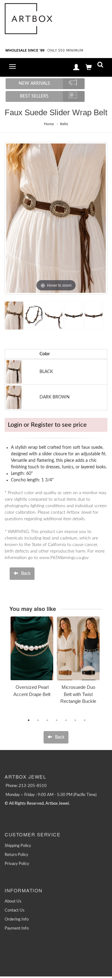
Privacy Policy (17, 864)
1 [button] (29, 720)
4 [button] (57, 720)
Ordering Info (17, 919)
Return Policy (16, 855)
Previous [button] (5, 667)
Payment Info (17, 928)
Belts (64, 124)
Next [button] (107, 667)
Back (25, 573)
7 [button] (85, 720)
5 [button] (66, 720)
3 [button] (47, 720)
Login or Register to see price (47, 425)
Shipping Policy (18, 846)
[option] (32, 659)
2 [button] (38, 720)
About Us (13, 901)
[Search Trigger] (100, 66)
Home (49, 124)
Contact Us (15, 910)
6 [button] (75, 720)
